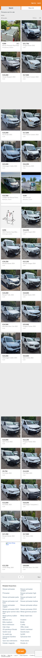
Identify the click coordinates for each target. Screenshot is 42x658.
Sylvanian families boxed (9, 637)
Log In (39, 3)
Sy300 (22, 634)
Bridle (22, 622)
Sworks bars (24, 632)
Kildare (11, 47)
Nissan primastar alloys (28, 605)
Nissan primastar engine (9, 606)
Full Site (3, 655)
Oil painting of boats (10, 629)
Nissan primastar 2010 (28, 609)
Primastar (6, 593)
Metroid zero (7, 620)
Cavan (30, 199)
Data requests (24, 655)
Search (11, 8)
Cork (24, 47)
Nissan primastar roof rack (28, 598)
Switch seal (7, 632)
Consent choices (5, 656)
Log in (16, 655)
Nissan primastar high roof (28, 594)
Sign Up (33, 3)
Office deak (24, 627)
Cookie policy (33, 655)
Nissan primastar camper (26, 590)
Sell (22, 651)
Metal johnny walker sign (10, 616)
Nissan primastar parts (11, 597)
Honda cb (23, 643)
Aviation (23, 620)
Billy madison (7, 622)
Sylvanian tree (25, 637)
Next (39, 577)
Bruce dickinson (8, 624)
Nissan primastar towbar (29, 601)
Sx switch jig (7, 634)
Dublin (10, 199)
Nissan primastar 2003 (11, 609)
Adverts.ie (9, 3)
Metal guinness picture (28, 612)
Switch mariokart (26, 629)
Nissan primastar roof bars (10, 602)
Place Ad (31, 8)
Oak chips (6, 627)
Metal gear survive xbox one (11, 612)
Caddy (22, 624)
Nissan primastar (9, 589)
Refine (34, 18)
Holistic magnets (9, 643)
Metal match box (26, 616)
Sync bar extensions (10, 641)
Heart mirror (24, 641)
